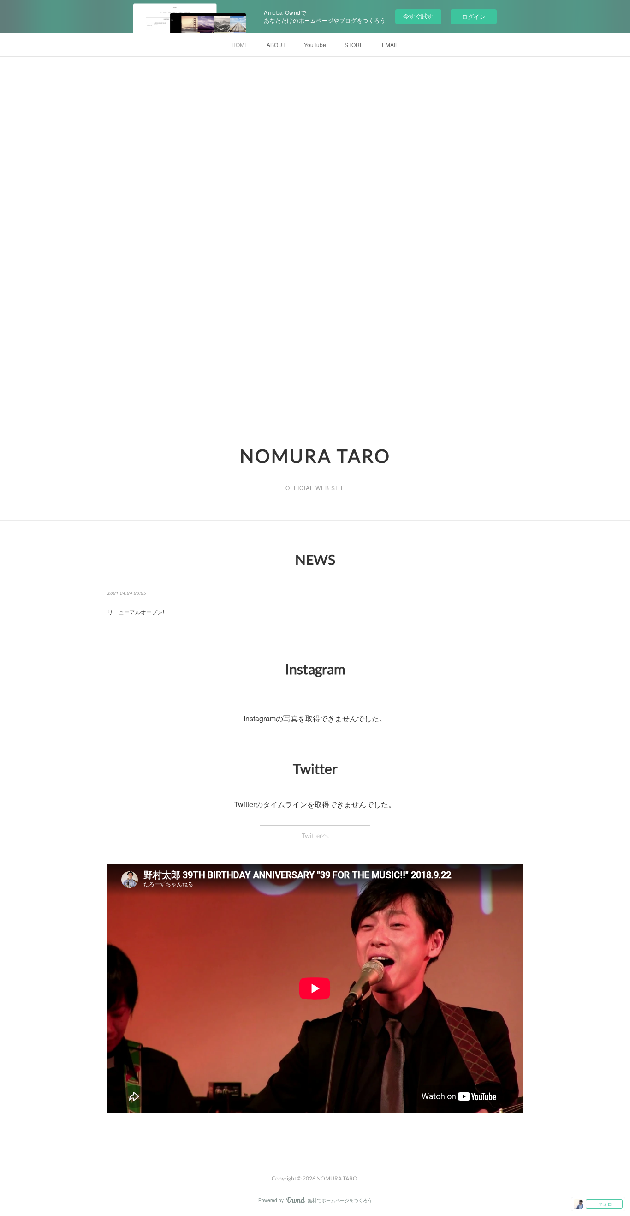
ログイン (474, 16)
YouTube (315, 44)
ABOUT (276, 44)
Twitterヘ (315, 835)
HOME (240, 44)
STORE (354, 44)
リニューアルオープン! (135, 612)
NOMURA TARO (315, 456)
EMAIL (390, 44)
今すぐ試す (418, 16)
